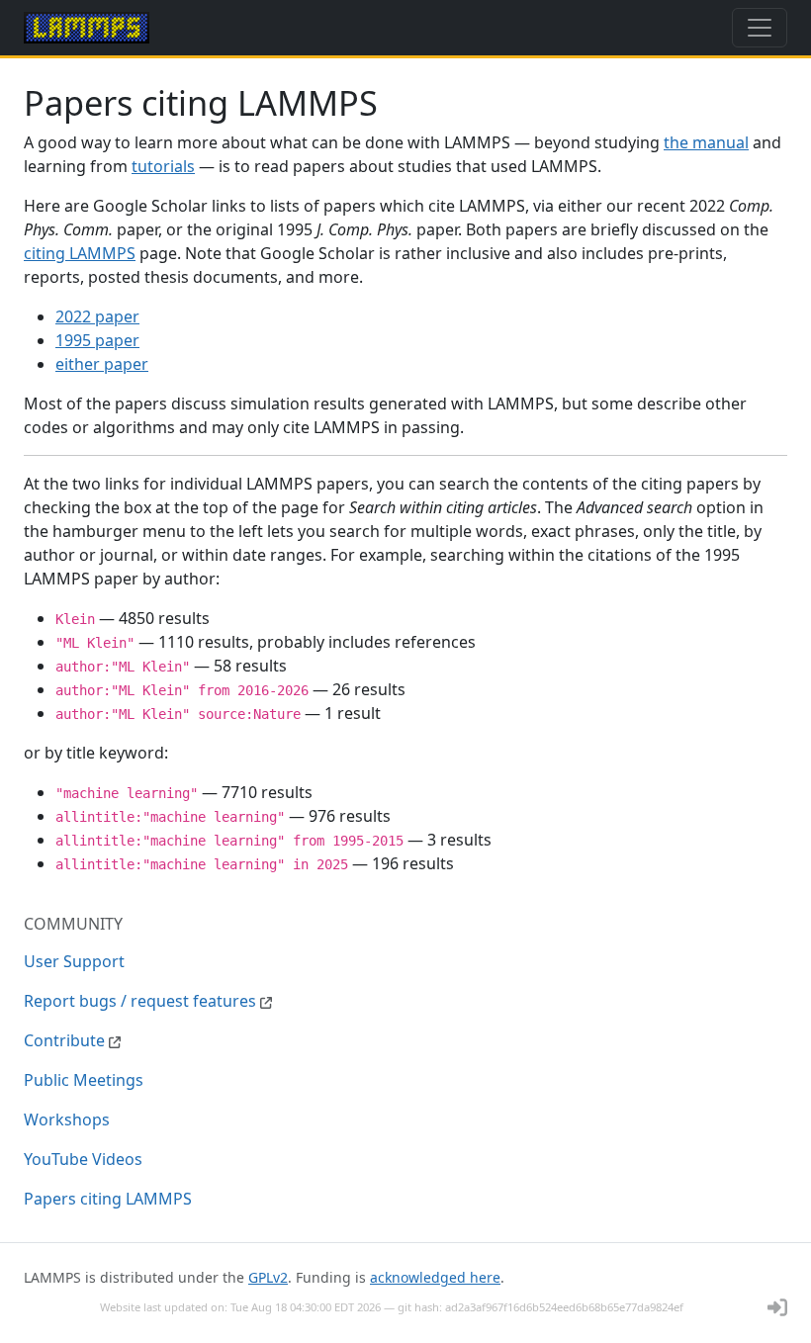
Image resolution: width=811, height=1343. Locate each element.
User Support (74, 961)
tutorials (163, 166)
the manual (706, 142)
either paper (101, 364)
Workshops (67, 1119)
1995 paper (97, 340)
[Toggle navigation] (759, 27)
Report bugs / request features (142, 1001)
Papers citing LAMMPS (108, 1198)
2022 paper (97, 316)
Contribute (66, 1040)
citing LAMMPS (79, 253)
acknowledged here (435, 1277)
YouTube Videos (83, 1159)
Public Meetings (83, 1080)
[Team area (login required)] (777, 1307)
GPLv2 (268, 1277)
